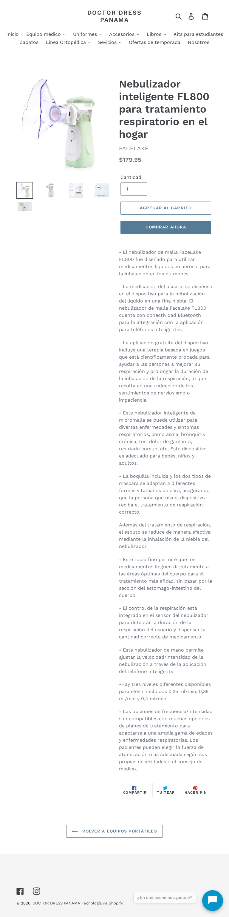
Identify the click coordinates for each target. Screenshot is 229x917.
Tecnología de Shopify (102, 903)
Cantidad (130, 177)
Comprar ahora (166, 227)
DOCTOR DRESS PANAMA (114, 16)
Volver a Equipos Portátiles (119, 831)
